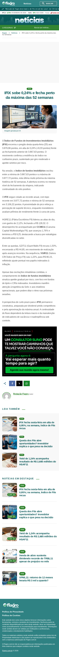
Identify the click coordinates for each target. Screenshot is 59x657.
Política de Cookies (11, 615)
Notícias (27, 3)
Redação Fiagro (21, 394)
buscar (49, 3)
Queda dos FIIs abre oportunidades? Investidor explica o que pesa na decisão (35, 443)
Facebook (12, 383)
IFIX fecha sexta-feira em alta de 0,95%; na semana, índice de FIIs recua (37, 425)
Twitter (19, 383)
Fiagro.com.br (7, 651)
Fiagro (4, 33)
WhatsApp (27, 383)
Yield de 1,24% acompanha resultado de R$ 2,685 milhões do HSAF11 (37, 461)
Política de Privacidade (13, 612)
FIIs (29, 88)
